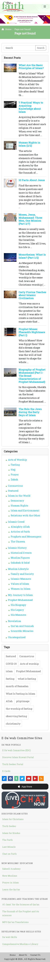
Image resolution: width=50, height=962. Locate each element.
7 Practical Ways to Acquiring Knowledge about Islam (31, 107)
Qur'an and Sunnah (22, 626)
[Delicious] (4, 778)
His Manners (18, 614)
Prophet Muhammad (20, 600)
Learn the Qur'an (11, 889)
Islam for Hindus (11, 833)
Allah (9, 701)
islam (9, 671)
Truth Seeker (9, 826)
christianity (13, 723)
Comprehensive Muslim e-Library (20, 944)
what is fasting (27, 678)
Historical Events (21, 552)
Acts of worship (29, 663)
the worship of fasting (19, 708)
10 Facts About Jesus (32, 180)
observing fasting (16, 716)
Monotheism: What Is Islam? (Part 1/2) (32, 256)
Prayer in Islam (10, 882)
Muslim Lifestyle (18, 569)
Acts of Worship (17, 459)
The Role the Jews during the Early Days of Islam (30, 412)
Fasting (15, 464)
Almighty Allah (20, 526)
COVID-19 (11, 663)
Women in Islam (20, 588)
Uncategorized (16, 637)
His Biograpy (18, 604)
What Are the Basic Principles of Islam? (31, 66)
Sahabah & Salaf (20, 562)
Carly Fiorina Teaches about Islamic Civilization (32, 295)
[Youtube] (28, 778)
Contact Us (35, 955)
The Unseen (18, 541)
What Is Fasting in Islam (20, 693)
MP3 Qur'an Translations (15, 922)
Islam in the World (19, 495)
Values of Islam (20, 583)
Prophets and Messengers (26, 536)
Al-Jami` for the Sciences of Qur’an (20, 904)
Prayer (15, 474)
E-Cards (6, 771)
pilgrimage (22, 701)
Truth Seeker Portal (12, 764)
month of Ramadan (17, 686)
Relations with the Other (25, 515)
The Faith (7, 839)
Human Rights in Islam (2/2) (29, 144)
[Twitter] (22, 778)
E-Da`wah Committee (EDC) (16, 750)
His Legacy (17, 609)
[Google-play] (35, 778)
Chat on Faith (9, 853)
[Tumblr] (16, 778)
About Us (23, 955)
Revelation (14, 621)
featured (11, 656)
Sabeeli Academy (11, 868)
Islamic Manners (21, 578)
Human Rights (19, 505)
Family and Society (22, 573)
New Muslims (9, 875)
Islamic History (17, 547)
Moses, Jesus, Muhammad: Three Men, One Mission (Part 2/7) (30, 219)
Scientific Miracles (22, 631)
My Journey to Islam (20, 595)
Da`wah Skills (9, 937)
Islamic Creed (16, 521)
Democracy (17, 500)
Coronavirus (15, 485)
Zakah (14, 479)
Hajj (13, 469)
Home (13, 955)
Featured (13, 490)
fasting (10, 678)
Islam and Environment (25, 510)
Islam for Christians (12, 819)
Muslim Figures (20, 557)
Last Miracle (9, 846)
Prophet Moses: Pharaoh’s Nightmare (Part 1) (32, 332)
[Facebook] (10, 778)
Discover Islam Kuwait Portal (18, 757)
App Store (26, 786)
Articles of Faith (20, 531)
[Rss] (41, 778)
